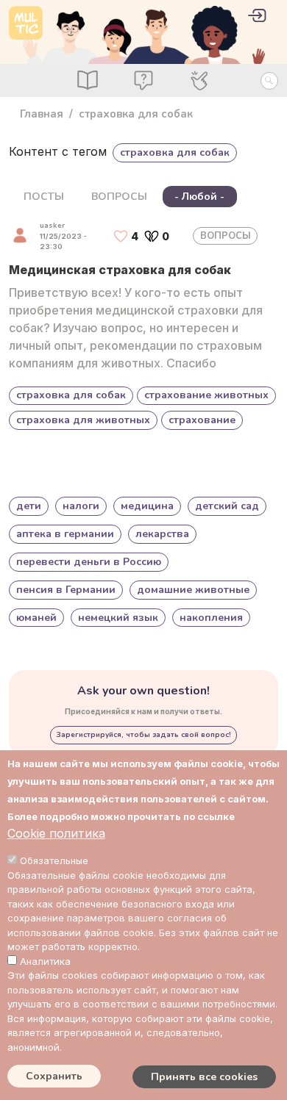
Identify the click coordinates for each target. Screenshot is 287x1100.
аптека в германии (65, 534)
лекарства (162, 534)
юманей (36, 618)
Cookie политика (56, 833)
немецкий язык (118, 618)
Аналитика (45, 961)
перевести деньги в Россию (88, 562)
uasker (52, 225)
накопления (211, 618)
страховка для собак (71, 395)
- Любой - (199, 197)
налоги (81, 506)
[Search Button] (269, 81)
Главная (41, 114)
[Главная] (26, 23)
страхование (202, 420)
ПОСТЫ (44, 197)
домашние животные (193, 590)
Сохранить (54, 1076)
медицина (147, 506)
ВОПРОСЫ (119, 197)
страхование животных (206, 395)
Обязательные (54, 860)
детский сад (227, 506)
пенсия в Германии (66, 590)
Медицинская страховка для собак (120, 269)
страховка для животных (83, 420)
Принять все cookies (204, 1077)
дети (28, 506)
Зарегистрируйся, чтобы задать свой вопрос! (143, 735)
